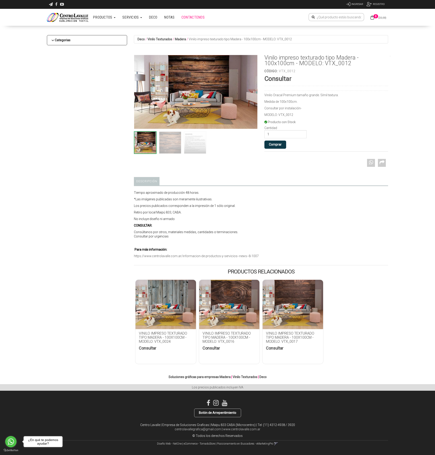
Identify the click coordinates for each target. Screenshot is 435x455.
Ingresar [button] (357, 4)
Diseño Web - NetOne (169, 443)
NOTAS (169, 17)
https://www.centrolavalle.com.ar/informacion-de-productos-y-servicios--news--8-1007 (196, 256)
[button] (51, 4)
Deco (141, 39)
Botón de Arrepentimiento (217, 412)
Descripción (146, 181)
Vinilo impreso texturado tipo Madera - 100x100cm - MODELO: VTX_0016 (227, 337)
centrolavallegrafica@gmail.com (198, 429)
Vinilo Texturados (159, 39)
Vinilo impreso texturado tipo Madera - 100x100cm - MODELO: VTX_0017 (290, 337)
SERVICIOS (131, 17)
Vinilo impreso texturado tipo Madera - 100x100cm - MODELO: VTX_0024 (163, 337)
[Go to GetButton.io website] (11, 450)
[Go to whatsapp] (11, 441)
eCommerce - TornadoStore (199, 443)
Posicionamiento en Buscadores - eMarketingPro (245, 443)
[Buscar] (313, 17)
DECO (153, 17)
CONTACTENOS (193, 17)
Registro (379, 4)
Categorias (62, 40)
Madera (180, 39)
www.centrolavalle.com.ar (241, 429)
